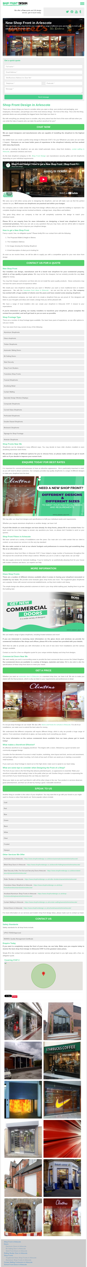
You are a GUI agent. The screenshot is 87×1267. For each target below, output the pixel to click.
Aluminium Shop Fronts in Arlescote (18, 1260)
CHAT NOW (43, 127)
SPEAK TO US (43, 788)
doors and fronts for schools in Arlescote (56, 725)
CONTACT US (43, 918)
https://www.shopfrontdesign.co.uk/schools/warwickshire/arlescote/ (47, 908)
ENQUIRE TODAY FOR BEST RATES (43, 462)
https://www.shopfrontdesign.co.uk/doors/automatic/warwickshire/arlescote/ (51, 859)
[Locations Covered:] (3, 3)
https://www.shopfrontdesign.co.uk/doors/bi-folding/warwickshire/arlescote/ (53, 865)
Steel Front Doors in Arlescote (16, 1251)
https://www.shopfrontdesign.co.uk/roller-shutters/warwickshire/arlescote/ (51, 879)
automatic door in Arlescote (29, 676)
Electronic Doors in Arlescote (16, 1246)
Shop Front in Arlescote (12, 1242)
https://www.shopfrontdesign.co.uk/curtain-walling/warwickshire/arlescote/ (51, 902)
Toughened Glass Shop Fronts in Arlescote (21, 1258)
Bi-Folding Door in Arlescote (16, 1249)
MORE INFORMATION (43, 568)
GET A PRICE (43, 670)
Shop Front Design (39, 156)
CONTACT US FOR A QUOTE (43, 263)
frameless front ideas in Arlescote (36, 290)
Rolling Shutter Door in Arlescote (15, 1253)
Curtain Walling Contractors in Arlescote (18, 1262)
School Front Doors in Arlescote (15, 1264)
